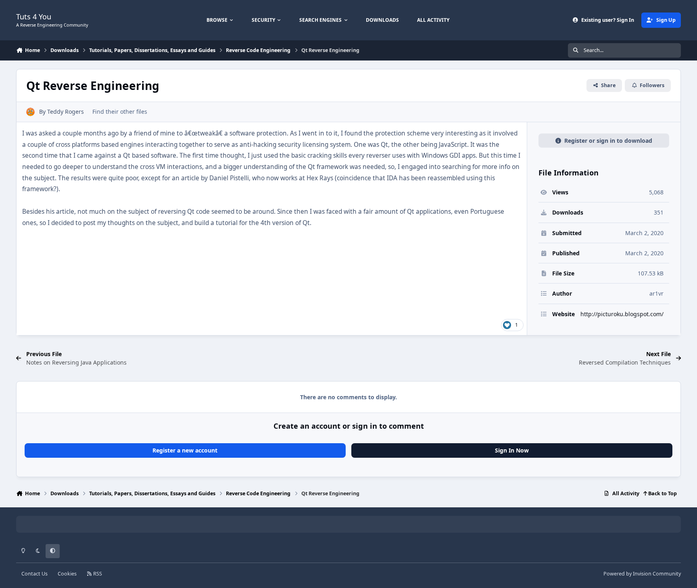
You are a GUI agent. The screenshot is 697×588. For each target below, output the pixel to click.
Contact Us (34, 573)
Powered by (642, 573)
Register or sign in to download (608, 140)
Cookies (67, 573)
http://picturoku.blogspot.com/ (622, 314)
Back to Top (662, 493)
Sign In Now (512, 450)
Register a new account (184, 450)
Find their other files (119, 111)
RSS (97, 573)
